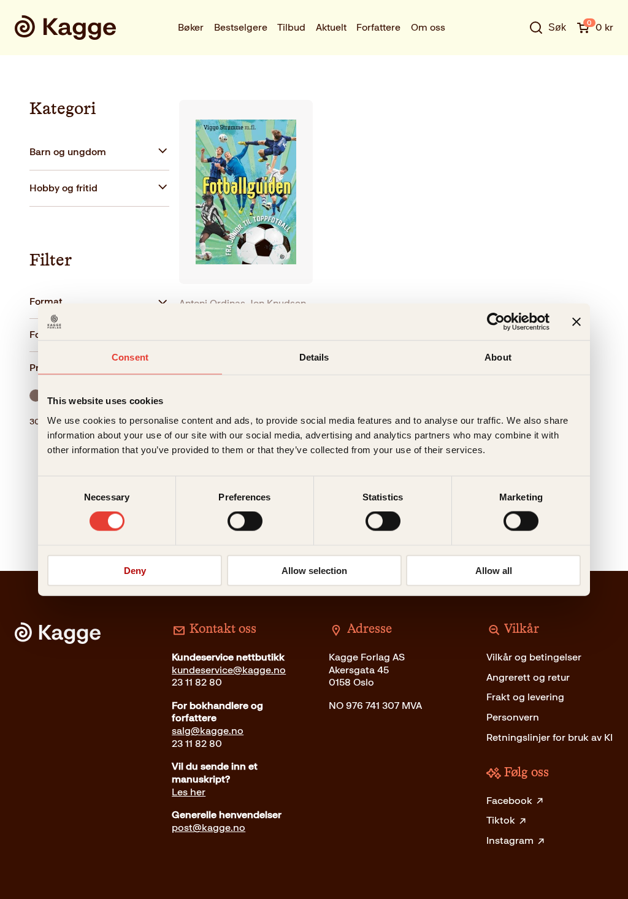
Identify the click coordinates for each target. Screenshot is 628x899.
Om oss (428, 27)
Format (46, 301)
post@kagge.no (208, 827)
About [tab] (497, 357)
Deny (135, 570)
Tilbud (291, 27)
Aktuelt (331, 27)
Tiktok (500, 820)
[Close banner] (576, 322)
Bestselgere (240, 27)
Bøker (191, 27)
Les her (188, 792)
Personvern (512, 717)
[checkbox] (99, 152)
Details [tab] (314, 357)
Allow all (493, 570)
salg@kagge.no (207, 730)
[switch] (245, 521)
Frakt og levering (525, 697)
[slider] (35, 395)
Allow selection (314, 570)
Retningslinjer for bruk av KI (549, 737)
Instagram (510, 840)
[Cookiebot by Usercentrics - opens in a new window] (496, 322)
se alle (508, 64)
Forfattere (378, 27)
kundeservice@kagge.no (229, 670)
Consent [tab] (130, 357)
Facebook (509, 800)
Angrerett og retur (528, 677)
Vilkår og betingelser (533, 657)
